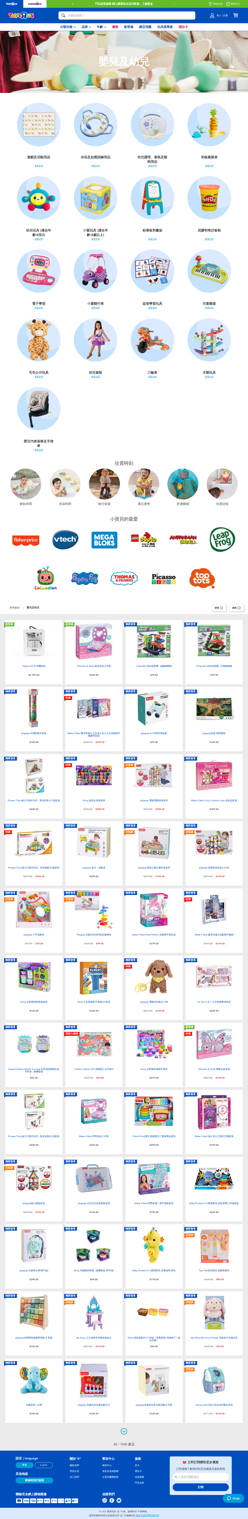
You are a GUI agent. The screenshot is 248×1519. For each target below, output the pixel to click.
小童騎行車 (95, 303)
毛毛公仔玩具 (39, 372)
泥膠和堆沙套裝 (209, 230)
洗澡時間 (65, 504)
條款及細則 (142, 1515)
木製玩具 (209, 372)
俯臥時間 (26, 504)
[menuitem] (68, 27)
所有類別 (14, 607)
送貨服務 (139, 1477)
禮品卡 (138, 1471)
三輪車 (152, 372)
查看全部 (38, 165)
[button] (72, 3)
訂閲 (200, 1487)
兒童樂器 (209, 303)
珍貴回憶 (222, 504)
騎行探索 (104, 504)
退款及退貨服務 (110, 1471)
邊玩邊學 (144, 504)
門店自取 (139, 1482)
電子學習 (38, 303)
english (43, 1465)
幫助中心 (235, 4)
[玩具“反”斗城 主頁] (21, 15)
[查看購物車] (235, 15)
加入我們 (74, 1477)
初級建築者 (209, 157)
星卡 (137, 1465)
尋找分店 (217, 4)
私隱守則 (154, 1515)
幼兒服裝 (95, 372)
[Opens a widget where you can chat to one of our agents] (233, 1499)
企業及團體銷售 (110, 1477)
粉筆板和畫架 (152, 230)
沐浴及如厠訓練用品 (95, 157)
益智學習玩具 (152, 303)
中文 (24, 1465)
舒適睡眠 (183, 504)
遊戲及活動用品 (38, 157)
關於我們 (74, 1465)
